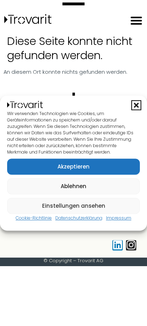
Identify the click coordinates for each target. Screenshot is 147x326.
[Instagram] (131, 245)
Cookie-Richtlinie (34, 218)
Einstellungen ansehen (73, 205)
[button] (136, 105)
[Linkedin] (117, 245)
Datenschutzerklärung (78, 218)
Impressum (118, 218)
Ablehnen (73, 186)
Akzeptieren (73, 166)
